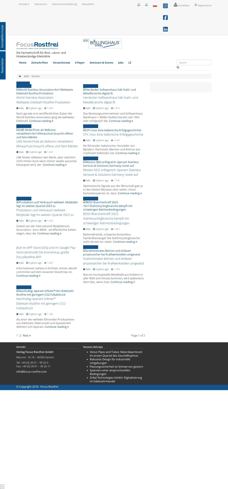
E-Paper (80, 62)
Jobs (120, 62)
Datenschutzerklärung (64, 4)
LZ (129, 62)
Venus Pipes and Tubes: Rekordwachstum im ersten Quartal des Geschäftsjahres (116, 353)
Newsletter (88, 4)
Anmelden (183, 5)
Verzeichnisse (61, 62)
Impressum (40, 4)
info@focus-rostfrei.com (31, 371)
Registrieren (204, 5)
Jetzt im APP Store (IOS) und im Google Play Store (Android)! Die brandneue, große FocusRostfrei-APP (45, 252)
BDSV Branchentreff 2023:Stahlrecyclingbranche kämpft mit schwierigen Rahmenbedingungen (106, 218)
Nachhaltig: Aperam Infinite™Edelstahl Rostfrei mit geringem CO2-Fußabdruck (41, 303)
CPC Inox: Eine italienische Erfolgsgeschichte (113, 134)
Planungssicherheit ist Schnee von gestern (116, 366)
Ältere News (23, 86)
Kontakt (23, 4)
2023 (26, 76)
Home (22, 62)
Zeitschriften (39, 62)
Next (26, 335)
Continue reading (40, 121)
